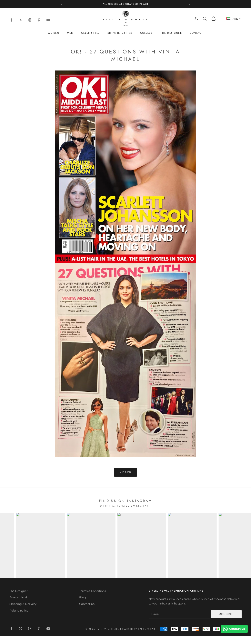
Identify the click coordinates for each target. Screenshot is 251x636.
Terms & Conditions (92, 591)
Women (53, 33)
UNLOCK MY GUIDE (207, 619)
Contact (196, 33)
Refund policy (18, 610)
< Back (125, 472)
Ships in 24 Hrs (119, 33)
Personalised (18, 597)
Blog (82, 597)
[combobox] (233, 19)
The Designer (171, 33)
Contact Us (87, 604)
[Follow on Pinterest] (38, 20)
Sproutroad (146, 629)
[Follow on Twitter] (20, 20)
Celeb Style (90, 33)
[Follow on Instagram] (29, 20)
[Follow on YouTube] (47, 20)
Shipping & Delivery (22, 604)
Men (70, 33)
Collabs (146, 33)
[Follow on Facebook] (10, 20)
